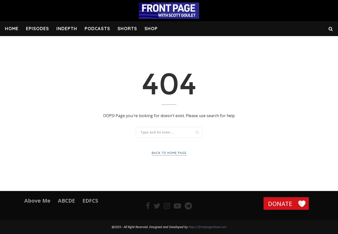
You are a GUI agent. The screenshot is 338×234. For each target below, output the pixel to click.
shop (151, 28)
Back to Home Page (169, 153)
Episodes (37, 28)
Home (12, 28)
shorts (127, 28)
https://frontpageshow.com (207, 227)
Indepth (66, 28)
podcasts (97, 28)
